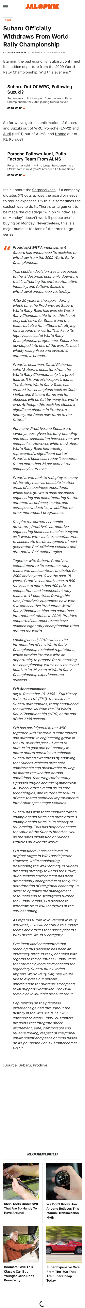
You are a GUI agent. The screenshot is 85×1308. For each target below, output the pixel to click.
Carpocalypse (44, 190)
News (8, 20)
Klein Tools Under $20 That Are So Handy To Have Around (21, 1208)
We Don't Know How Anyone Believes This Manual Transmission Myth (62, 1210)
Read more (14, 108)
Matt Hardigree (17, 52)
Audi (7, 134)
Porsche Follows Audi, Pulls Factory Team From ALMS (36, 156)
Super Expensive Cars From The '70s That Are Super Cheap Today (63, 1273)
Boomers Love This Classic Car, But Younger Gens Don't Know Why (19, 1273)
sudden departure (23, 67)
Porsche (51, 128)
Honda (60, 134)
